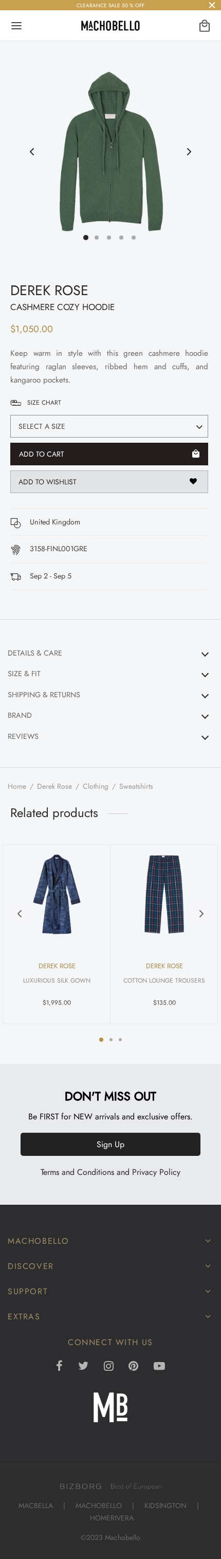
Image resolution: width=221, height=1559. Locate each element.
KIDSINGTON (165, 1505)
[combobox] (109, 426)
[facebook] (59, 1366)
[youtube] (159, 1366)
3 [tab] (120, 1039)
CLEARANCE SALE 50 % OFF (110, 6)
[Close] (212, 5)
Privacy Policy (156, 1172)
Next (189, 151)
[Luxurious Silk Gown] (56, 894)
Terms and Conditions (77, 1172)
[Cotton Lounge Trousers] (164, 894)
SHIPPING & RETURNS (44, 695)
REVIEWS (23, 736)
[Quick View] (92, 859)
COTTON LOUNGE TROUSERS (164, 980)
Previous (32, 151)
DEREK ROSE (49, 290)
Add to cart (41, 454)
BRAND (20, 715)
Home (17, 786)
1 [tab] (101, 1040)
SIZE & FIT (24, 673)
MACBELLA (36, 1505)
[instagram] (109, 1366)
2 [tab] (111, 1039)
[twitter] (83, 1366)
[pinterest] (133, 1366)
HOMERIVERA (112, 1518)
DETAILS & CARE (35, 653)
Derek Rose (54, 786)
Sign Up (110, 1144)
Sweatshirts (136, 786)
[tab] (110, 653)
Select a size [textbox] (42, 426)
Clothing (95, 786)
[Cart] (204, 26)
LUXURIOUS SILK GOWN (56, 980)
